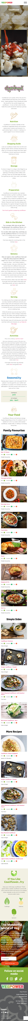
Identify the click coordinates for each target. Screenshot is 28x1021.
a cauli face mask (19, 338)
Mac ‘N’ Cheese (5, 452)
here (16, 242)
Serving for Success (21, 1001)
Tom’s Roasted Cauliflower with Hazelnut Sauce (12, 693)
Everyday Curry (5, 504)
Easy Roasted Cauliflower (8, 832)
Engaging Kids (23, 996)
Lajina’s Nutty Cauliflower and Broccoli (12, 858)
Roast (2, 556)
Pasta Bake (4, 530)
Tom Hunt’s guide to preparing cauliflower (14, 210)
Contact (4, 1009)
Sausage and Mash (6, 478)
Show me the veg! (10, 963)
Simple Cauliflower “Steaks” (9, 667)
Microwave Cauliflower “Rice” (9, 720)
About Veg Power (22, 1003)
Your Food (24, 999)
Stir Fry (3, 608)
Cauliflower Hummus (7, 641)
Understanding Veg (21, 994)
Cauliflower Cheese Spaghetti (9, 753)
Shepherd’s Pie (5, 582)
